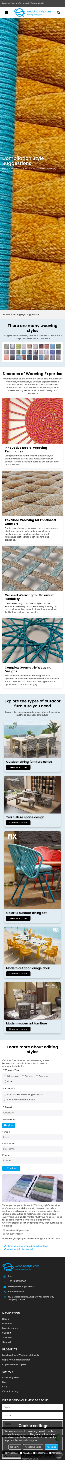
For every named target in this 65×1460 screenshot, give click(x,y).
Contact (6, 1342)
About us (7, 1337)
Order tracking (10, 1391)
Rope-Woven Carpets (14, 1364)
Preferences (42, 1453)
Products (7, 1323)
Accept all (51, 1447)
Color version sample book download (27, 1246)
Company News (11, 1377)
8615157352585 (16, 1291)
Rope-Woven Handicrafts (16, 1359)
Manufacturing (10, 1328)
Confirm (11, 1168)
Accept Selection (33, 1447)
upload (10, 1125)
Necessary (13, 1453)
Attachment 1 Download (20, 1249)
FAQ (4, 1386)
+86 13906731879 (14, 1234)
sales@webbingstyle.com (17, 1230)
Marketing (57, 1453)
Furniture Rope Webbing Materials (20, 1355)
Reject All (15, 1447)
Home (6, 314)
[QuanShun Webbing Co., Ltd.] (32, 12)
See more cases (18, 767)
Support (6, 1332)
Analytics (27, 1453)
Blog (4, 1382)
